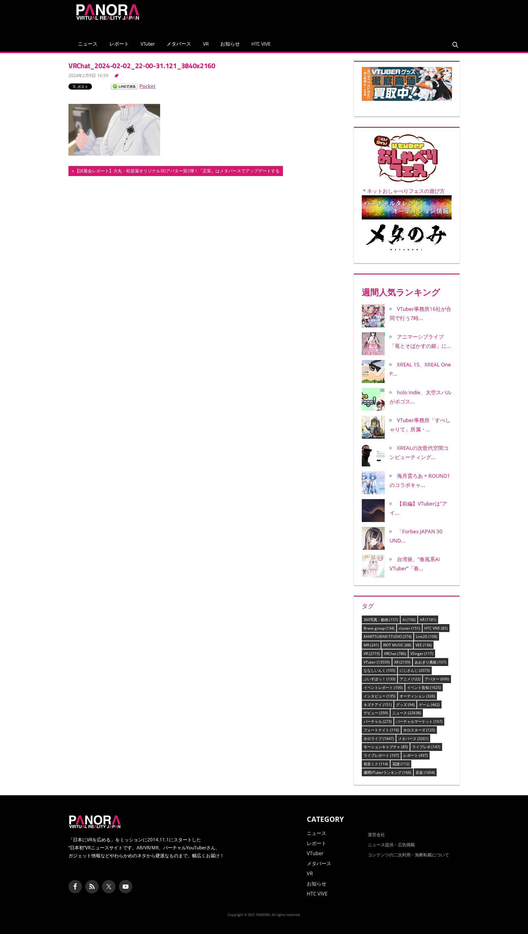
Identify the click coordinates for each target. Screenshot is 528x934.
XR (402, 662)
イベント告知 (424, 687)
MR (371, 645)
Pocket (147, 86)
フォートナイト (381, 730)
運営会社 (376, 834)
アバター (437, 679)
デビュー (376, 712)
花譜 (400, 764)
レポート (119, 43)
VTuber (148, 43)
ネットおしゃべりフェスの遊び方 (406, 190)
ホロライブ (379, 738)
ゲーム (429, 704)
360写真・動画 (381, 619)
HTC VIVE (261, 43)
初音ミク (376, 764)
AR (428, 619)
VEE (424, 645)
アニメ (410, 679)
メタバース (179, 43)
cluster (409, 628)
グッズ (405, 704)
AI (409, 619)
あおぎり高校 (430, 662)
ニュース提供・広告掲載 (391, 845)
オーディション (417, 696)
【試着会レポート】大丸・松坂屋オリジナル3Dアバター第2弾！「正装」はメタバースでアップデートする (177, 171)
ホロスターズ (419, 730)
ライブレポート (381, 755)
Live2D (426, 636)
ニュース (87, 43)
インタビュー (379, 696)
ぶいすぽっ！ (379, 679)
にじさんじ (415, 670)
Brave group (379, 628)
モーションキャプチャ (386, 746)
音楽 (425, 772)
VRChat (395, 653)
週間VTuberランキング (387, 772)
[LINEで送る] (124, 86)
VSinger (421, 653)
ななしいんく (379, 670)
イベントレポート (383, 687)
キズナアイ (378, 704)
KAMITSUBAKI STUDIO (388, 636)
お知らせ (230, 43)
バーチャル (378, 721)
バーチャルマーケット (419, 721)
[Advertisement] (344, 16)
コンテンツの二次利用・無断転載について (408, 855)
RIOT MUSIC (397, 645)
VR (206, 43)
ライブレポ (426, 746)
